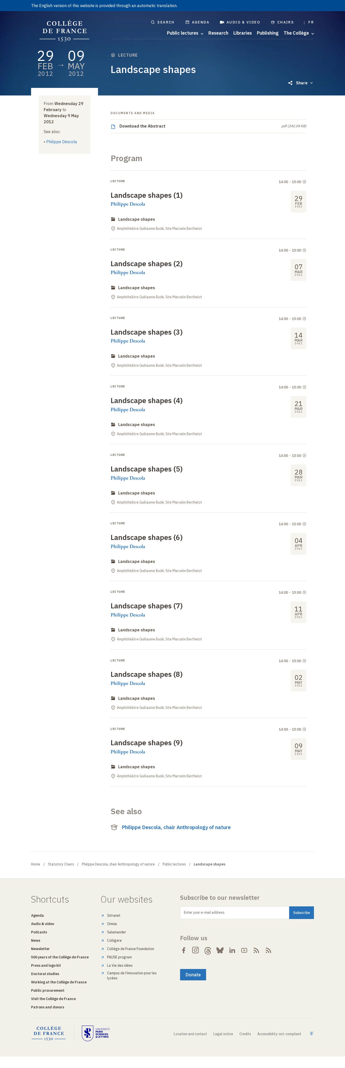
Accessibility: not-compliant (279, 1034)
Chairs (285, 22)
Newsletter (40, 949)
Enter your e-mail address (204, 912)
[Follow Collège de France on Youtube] (244, 950)
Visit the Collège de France (53, 999)
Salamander (116, 932)
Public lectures (174, 864)
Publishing (268, 33)
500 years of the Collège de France (60, 957)
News (35, 940)
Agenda (200, 22)
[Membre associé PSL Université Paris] (96, 1033)
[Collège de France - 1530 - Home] (64, 30)
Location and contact (190, 1034)
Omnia (112, 924)
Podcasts (39, 932)
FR (311, 22)
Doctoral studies (45, 974)
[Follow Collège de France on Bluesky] (220, 950)
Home (35, 864)
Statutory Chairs (61, 864)
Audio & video (243, 22)
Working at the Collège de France (59, 982)
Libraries (242, 33)
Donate (193, 975)
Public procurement (47, 990)
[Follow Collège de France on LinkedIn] (232, 950)
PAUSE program (119, 957)
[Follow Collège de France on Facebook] (183, 950)
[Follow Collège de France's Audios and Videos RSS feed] (268, 950)
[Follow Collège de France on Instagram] (195, 950)
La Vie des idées (120, 965)
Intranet (113, 915)
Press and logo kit (46, 965)
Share (302, 82)
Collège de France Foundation (130, 949)
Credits (245, 1034)
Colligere (114, 940)
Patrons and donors (47, 1007)
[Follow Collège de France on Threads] (207, 950)
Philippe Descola (61, 141)
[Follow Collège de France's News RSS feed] (256, 950)
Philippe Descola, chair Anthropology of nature (176, 827)
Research (218, 33)
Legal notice (223, 1034)
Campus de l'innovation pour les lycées (132, 975)
